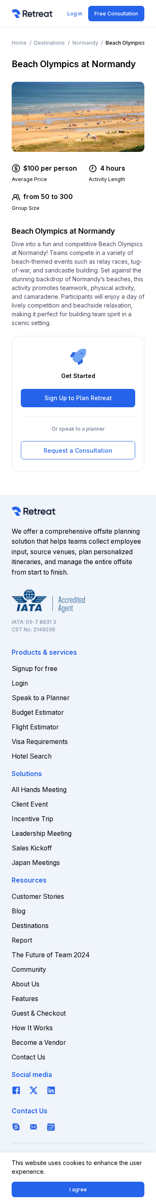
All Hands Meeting (39, 790)
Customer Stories (38, 896)
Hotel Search (32, 756)
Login (20, 683)
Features (25, 999)
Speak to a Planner (40, 698)
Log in (74, 13)
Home (19, 43)
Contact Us (28, 1057)
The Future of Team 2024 (51, 955)
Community (29, 969)
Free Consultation (116, 13)
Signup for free (34, 669)
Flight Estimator (35, 727)
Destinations (49, 43)
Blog (18, 911)
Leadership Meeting (42, 833)
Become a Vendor (39, 1043)
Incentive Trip (32, 819)
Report (22, 940)
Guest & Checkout (39, 1013)
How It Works (32, 1028)
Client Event (30, 804)
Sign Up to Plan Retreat (78, 397)
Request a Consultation (78, 450)
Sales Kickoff (32, 848)
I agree (78, 1189)
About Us (26, 984)
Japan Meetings (36, 863)
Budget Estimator (38, 712)
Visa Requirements (40, 742)
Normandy (85, 43)
